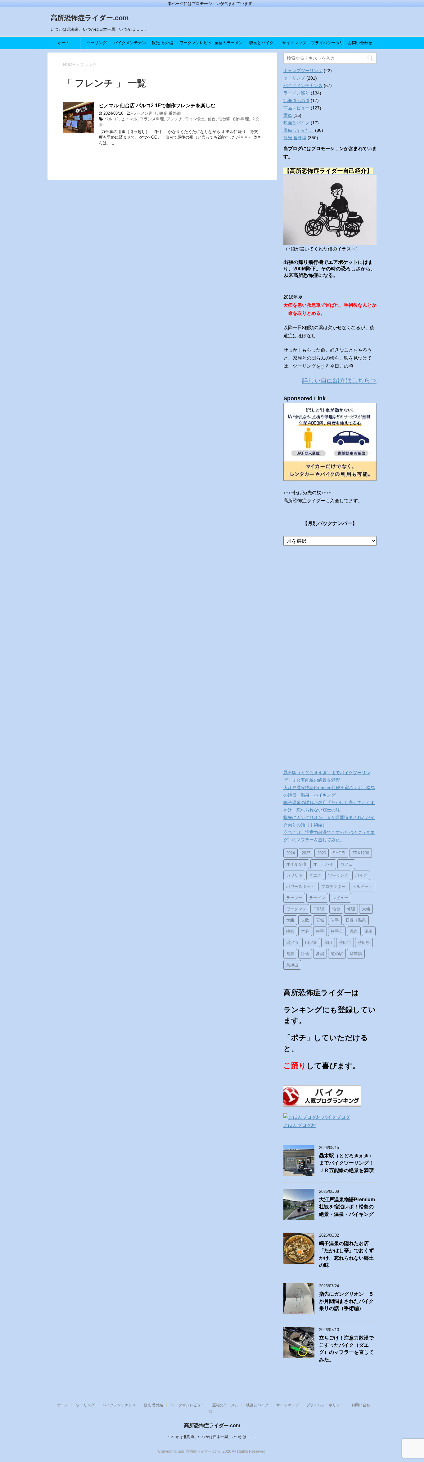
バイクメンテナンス (130, 44)
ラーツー (294, 897)
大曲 (290, 920)
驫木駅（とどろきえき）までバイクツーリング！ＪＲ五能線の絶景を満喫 (346, 1163)
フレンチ (174, 119)
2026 (321, 853)
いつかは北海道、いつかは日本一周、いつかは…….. (212, 1437)
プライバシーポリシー (327, 44)
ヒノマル (129, 119)
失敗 (305, 920)
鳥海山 (292, 965)
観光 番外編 (162, 42)
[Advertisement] (330, 658)
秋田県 (364, 942)
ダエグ (315, 875)
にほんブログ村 (299, 1125)
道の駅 (337, 953)
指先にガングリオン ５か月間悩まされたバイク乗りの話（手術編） (346, 1301)
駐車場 (356, 953)
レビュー (340, 897)
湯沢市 (292, 942)
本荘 (305, 931)
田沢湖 (311, 942)
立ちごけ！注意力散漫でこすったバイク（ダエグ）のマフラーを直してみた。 (346, 1348)
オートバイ (323, 864)
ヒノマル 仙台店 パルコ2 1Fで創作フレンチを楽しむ (157, 105)
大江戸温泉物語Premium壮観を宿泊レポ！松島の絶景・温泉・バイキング (347, 1207)
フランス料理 (152, 119)
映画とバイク (261, 42)
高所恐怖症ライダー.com (90, 18)
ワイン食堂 (195, 119)
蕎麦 (290, 953)
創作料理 (241, 119)
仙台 (212, 119)
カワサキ (294, 875)
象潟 (320, 953)
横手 (320, 931)
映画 (290, 931)
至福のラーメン (228, 42)
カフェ (346, 864)
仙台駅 (224, 119)
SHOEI (339, 853)
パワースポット (300, 886)
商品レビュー (296, 107)
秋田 (328, 942)
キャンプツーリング (303, 70)
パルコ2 (111, 119)
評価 (305, 953)
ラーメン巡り (145, 113)
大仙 (366, 909)
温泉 (354, 931)
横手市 (337, 931)
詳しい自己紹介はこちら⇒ (339, 380)
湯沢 (369, 931)
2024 (290, 853)
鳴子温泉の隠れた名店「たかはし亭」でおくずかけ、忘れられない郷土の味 (346, 1254)
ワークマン (296, 909)
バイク (361, 875)
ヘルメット (362, 886)
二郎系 (319, 909)
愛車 (287, 115)
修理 (351, 909)
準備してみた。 (298, 130)
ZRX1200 (360, 853)
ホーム (64, 42)
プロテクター (333, 886)
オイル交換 (296, 864)
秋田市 (345, 942)
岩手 (335, 920)
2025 (306, 853)
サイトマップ (294, 42)
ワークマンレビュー (195, 44)
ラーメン (317, 897)
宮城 (320, 920)
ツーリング (97, 42)
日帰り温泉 (356, 920)
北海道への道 (296, 100)
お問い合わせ (360, 42)
